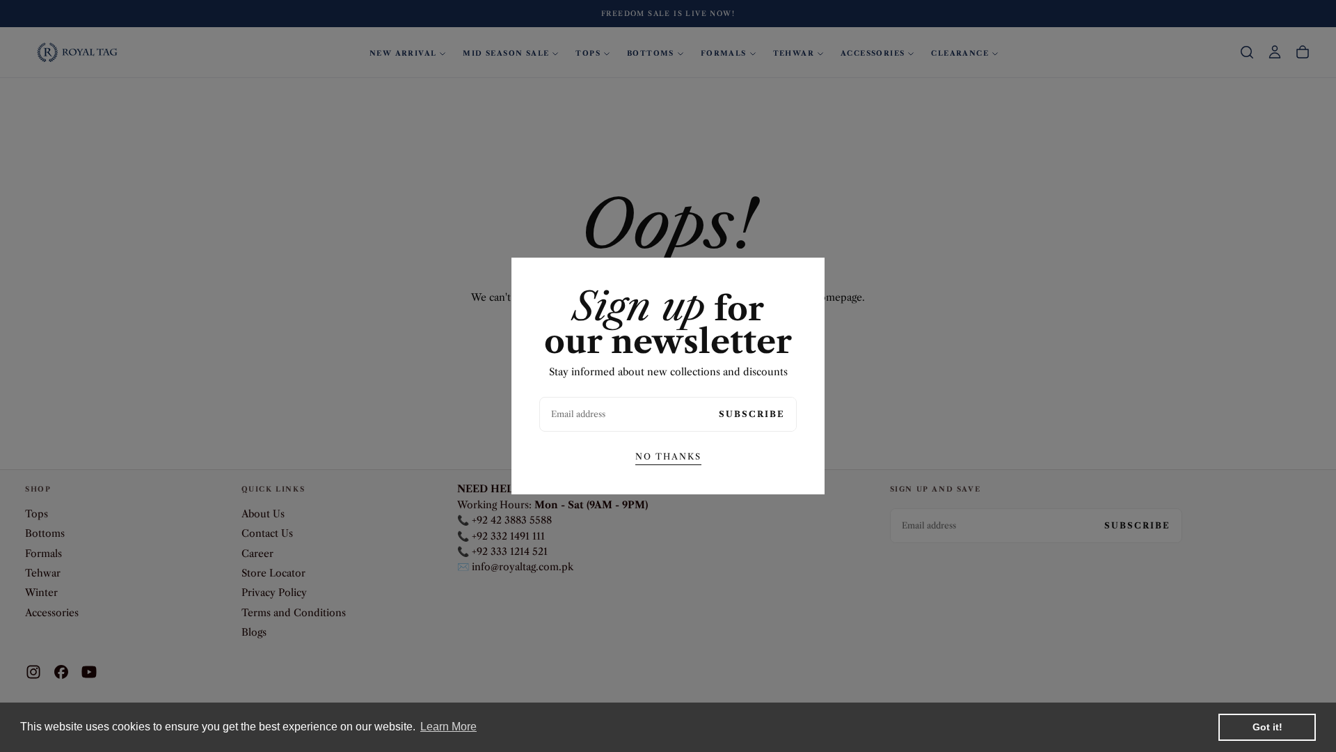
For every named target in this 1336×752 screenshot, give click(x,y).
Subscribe (752, 414)
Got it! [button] (1267, 727)
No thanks (668, 456)
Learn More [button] (448, 727)
